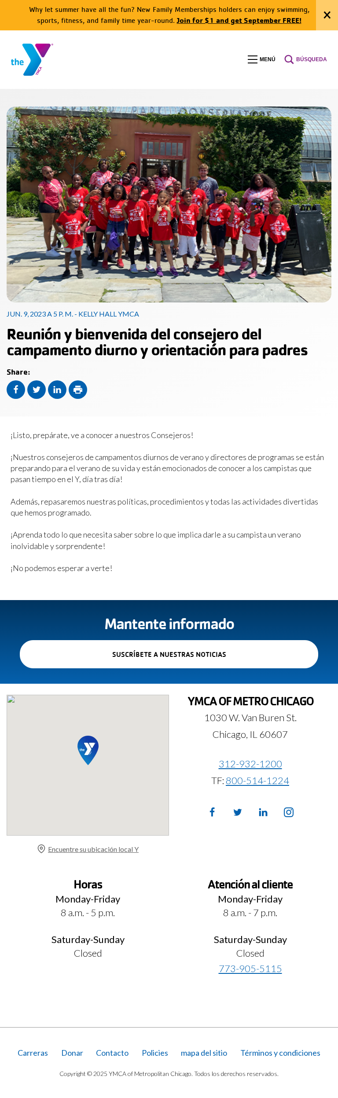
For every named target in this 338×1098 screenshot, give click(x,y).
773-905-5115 (250, 968)
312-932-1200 (250, 764)
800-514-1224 (257, 780)
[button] (262, 59)
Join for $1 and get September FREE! (239, 20)
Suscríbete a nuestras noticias (184, 658)
